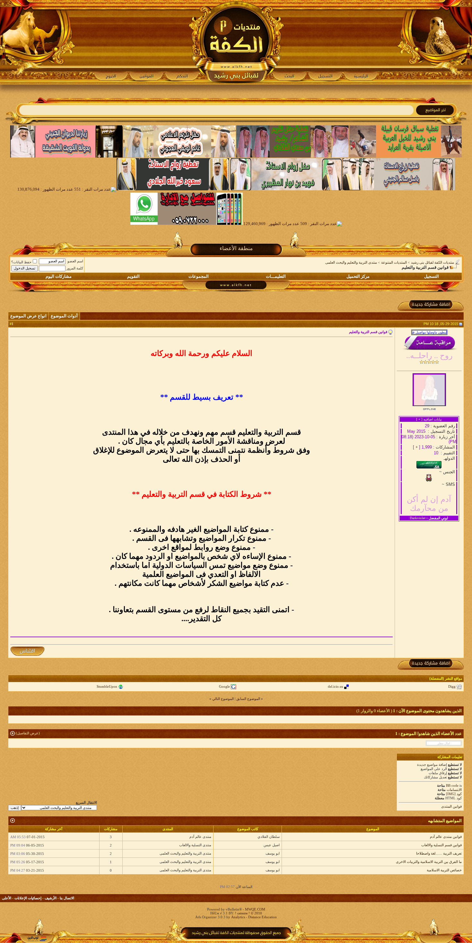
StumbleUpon (107, 686)
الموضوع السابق (248, 699)
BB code (452, 785)
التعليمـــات (276, 276)
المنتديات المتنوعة (394, 262)
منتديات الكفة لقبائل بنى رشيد (432, 262)
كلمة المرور (74, 268)
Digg (452, 686)
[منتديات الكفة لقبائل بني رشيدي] (236, 42)
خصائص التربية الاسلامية (444, 870)
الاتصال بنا (67, 898)
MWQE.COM (255, 909)
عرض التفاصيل (28, 733)
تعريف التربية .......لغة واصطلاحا (439, 853)
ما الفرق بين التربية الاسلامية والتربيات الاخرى (429, 862)
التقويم (133, 276)
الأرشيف (51, 898)
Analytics (238, 917)
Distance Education (262, 917)
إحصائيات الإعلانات (27, 898)
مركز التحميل (358, 276)
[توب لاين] (37, 938)
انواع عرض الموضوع (28, 315)
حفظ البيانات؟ (21, 262)
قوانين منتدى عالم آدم (446, 837)
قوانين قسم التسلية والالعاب (441, 845)
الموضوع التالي (223, 699)
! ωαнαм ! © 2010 (248, 913)
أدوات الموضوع (64, 315)
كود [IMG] (454, 794)
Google (224, 686)
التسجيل (431, 276)
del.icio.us (335, 686)
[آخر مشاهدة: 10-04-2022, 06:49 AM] (444, 743)
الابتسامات (454, 790)
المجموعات (198, 276)
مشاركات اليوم (59, 276)
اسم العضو (75, 261)
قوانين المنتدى (451, 806)
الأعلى (6, 898)
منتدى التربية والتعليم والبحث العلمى (351, 262)
